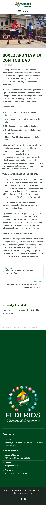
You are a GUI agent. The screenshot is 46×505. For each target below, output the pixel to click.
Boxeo (14, 327)
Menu (24, 11)
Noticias (8, 327)
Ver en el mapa (11, 450)
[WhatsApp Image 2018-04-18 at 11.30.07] (23, 31)
